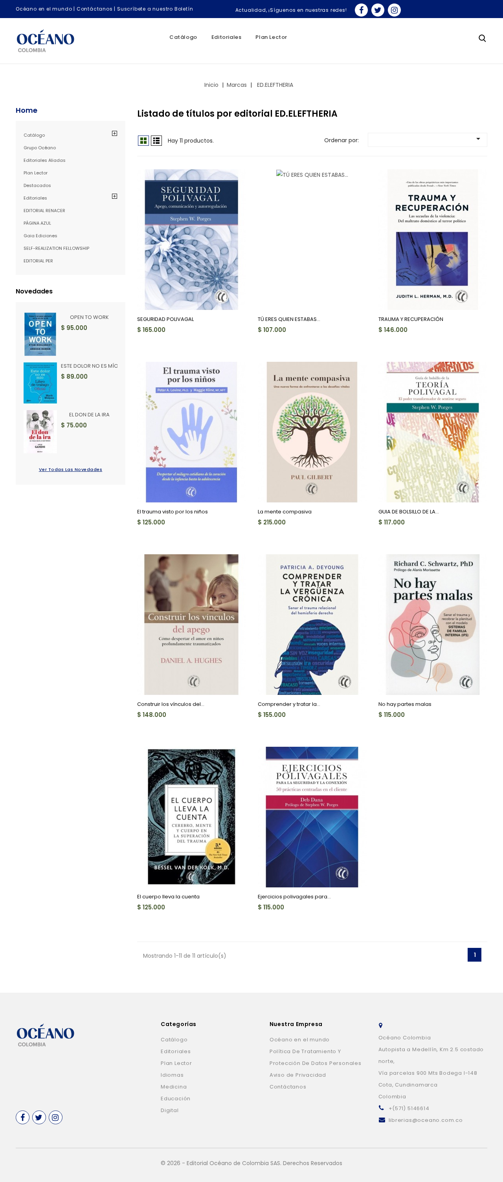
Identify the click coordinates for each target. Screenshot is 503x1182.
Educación (176, 1098)
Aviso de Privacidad (298, 1075)
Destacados (37, 185)
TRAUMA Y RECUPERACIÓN (410, 319)
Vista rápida (147, 180)
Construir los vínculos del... (170, 704)
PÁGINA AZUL (37, 223)
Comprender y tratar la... (289, 704)
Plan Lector (271, 37)
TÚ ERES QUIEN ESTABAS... (289, 319)
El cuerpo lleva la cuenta (168, 896)
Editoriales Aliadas (45, 160)
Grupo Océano (40, 148)
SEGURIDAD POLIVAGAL (165, 319)
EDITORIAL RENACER (44, 210)
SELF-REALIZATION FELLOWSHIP (56, 248)
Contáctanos (95, 8)
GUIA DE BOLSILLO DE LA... (408, 511)
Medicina (174, 1086)
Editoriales (226, 37)
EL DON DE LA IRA (89, 414)
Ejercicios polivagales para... (294, 896)
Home (26, 110)
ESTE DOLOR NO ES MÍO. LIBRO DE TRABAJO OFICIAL (89, 366)
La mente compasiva (285, 511)
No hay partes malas (404, 704)
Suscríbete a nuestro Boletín (155, 8)
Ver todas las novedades (71, 469)
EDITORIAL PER (38, 261)
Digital (170, 1110)
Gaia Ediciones (41, 236)
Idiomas (172, 1075)
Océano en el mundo (44, 8)
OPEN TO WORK (89, 317)
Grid (143, 140)
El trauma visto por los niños (172, 511)
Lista (156, 140)
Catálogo (183, 37)
